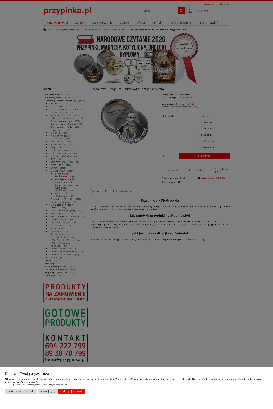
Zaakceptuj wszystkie (72, 391)
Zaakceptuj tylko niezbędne (21, 391)
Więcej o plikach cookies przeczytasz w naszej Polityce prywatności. (36, 384)
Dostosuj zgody (48, 391)
